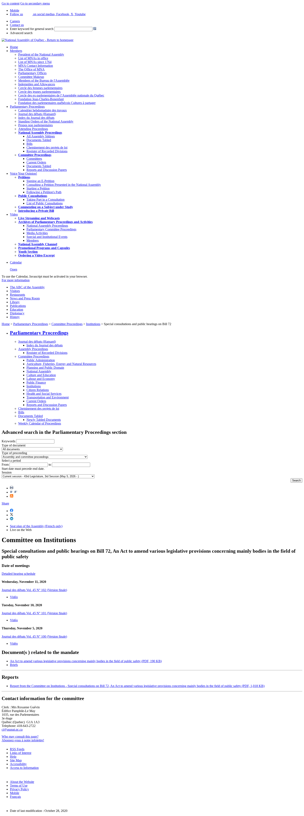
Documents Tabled (38, 140)
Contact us (17, 25)
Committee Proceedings (34, 155)
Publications (18, 306)
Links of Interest (20, 753)
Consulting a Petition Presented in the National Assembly (63, 184)
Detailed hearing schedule (18, 573)
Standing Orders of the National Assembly (45, 121)
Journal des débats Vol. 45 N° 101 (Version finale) (34, 613)
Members (16, 50)
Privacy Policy (19, 789)
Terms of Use (19, 785)
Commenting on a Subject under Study (45, 207)
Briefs (14, 665)
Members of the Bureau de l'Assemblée (43, 80)
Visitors (15, 291)
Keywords (8, 441)
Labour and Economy (40, 379)
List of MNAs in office (33, 58)
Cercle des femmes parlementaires (40, 88)
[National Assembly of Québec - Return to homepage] (37, 40)
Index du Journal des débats (36, 117)
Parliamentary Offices (32, 73)
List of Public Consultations (44, 203)
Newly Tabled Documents (43, 419)
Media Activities (37, 233)
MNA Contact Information (35, 65)
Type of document (13, 445)
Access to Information (24, 767)
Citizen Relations (37, 390)
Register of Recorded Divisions (46, 151)
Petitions (24, 177)
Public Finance (36, 382)
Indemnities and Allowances (36, 84)
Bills (29, 144)
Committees (34, 158)
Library (15, 302)
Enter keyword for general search (31, 29)
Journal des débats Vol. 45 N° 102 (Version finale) (34, 590)
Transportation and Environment (47, 397)
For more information (16, 280)
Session (7, 472)
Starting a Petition (38, 188)
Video (14, 214)
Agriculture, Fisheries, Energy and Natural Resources (61, 364)
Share (5, 503)
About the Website (22, 782)
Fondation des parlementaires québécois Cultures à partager (57, 103)
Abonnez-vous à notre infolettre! (23, 740)
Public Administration (40, 360)
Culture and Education (41, 375)
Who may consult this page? (20, 736)
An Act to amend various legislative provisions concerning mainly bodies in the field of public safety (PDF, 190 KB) (86, 661)
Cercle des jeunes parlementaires (39, 91)
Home (14, 47)
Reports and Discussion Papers (46, 170)
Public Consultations (32, 196)
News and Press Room (25, 298)
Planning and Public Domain (45, 367)
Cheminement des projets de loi (46, 147)
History (15, 317)
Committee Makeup (31, 77)
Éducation (16, 309)
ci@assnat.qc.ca (12, 729)
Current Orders (36, 162)
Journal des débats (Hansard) (37, 114)
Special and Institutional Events (46, 237)
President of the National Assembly (41, 54)
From (5, 464)
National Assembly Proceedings (47, 225)
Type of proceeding (14, 453)
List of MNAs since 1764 (34, 62)
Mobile (14, 793)
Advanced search (21, 33)
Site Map (16, 760)
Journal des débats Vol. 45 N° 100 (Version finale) (34, 636)
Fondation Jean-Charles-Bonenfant (41, 99)
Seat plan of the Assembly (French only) (36, 526)
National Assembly (38, 371)
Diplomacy (17, 313)
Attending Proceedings (33, 129)
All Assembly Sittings (40, 136)
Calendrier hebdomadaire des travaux (42, 110)
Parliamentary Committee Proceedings (51, 229)
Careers (15, 21)
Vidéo (14, 597)
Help (13, 756)
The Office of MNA (31, 69)
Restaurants (17, 294)
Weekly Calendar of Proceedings (39, 423)
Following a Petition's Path (43, 192)
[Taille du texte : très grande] (15, 492)
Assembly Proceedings (33, 349)
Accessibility (18, 764)
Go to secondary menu (35, 3)
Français (15, 796)
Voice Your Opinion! (23, 173)
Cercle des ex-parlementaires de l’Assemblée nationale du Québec (61, 95)
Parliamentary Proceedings (27, 106)
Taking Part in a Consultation (45, 199)
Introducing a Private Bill (36, 210)
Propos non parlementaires (35, 125)
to (50, 464)
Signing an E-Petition (40, 181)
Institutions (93, 324)
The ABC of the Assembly (27, 287)
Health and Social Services (43, 393)
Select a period (11, 460)
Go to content (10, 3)
